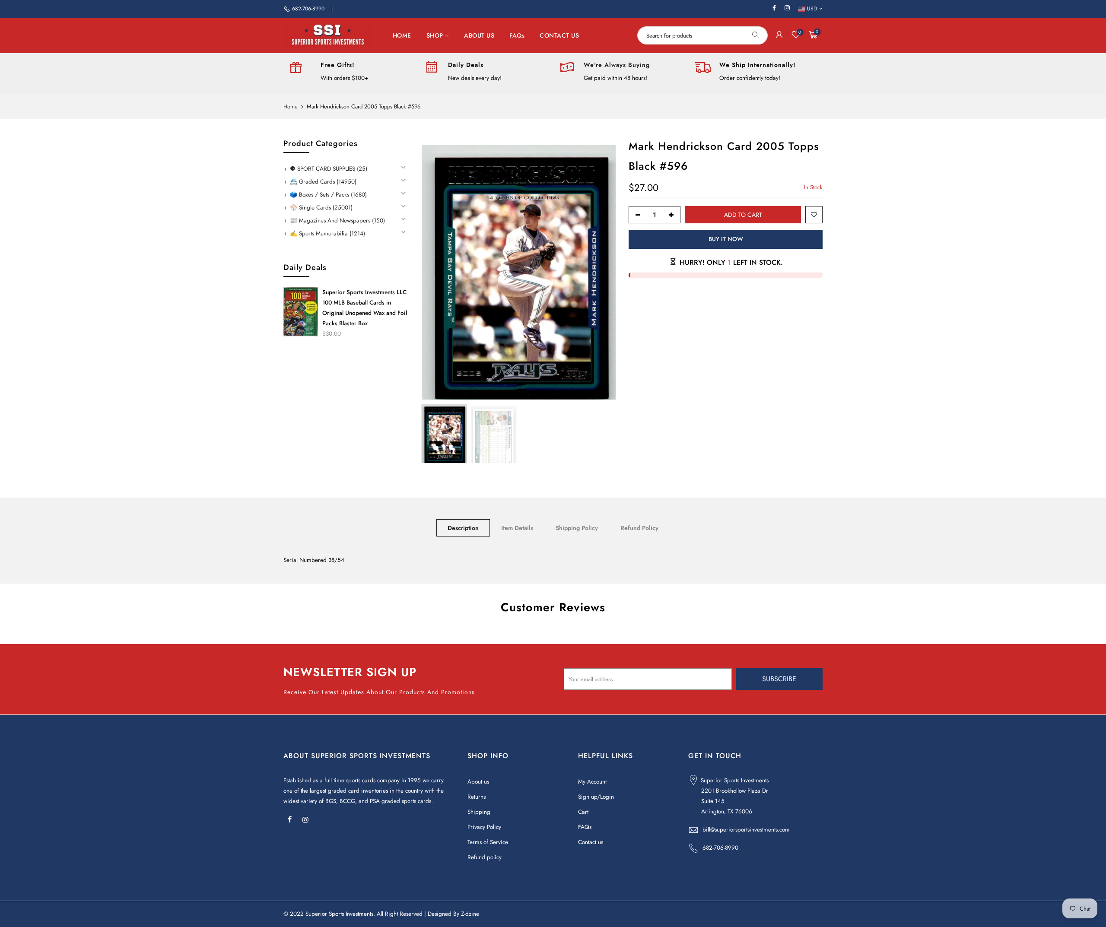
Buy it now (725, 239)
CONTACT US (559, 35)
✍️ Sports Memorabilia (327, 233)
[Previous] (437, 268)
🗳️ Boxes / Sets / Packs (328, 194)
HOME (402, 35)
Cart (583, 812)
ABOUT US (479, 35)
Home (290, 107)
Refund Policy (639, 528)
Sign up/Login (596, 797)
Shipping (478, 812)
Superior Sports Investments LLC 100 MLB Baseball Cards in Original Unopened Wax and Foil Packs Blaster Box (364, 307)
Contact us (590, 842)
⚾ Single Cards (321, 207)
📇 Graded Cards (323, 182)
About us (478, 782)
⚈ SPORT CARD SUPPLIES (328, 169)
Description (463, 528)
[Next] (600, 268)
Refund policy (484, 857)
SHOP (434, 35)
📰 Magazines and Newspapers (337, 220)
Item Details (517, 528)
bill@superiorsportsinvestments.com (746, 829)
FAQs (516, 35)
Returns (476, 797)
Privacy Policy (484, 827)
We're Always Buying (617, 64)
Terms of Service (487, 842)
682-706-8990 (308, 9)
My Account (592, 782)
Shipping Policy (577, 528)
